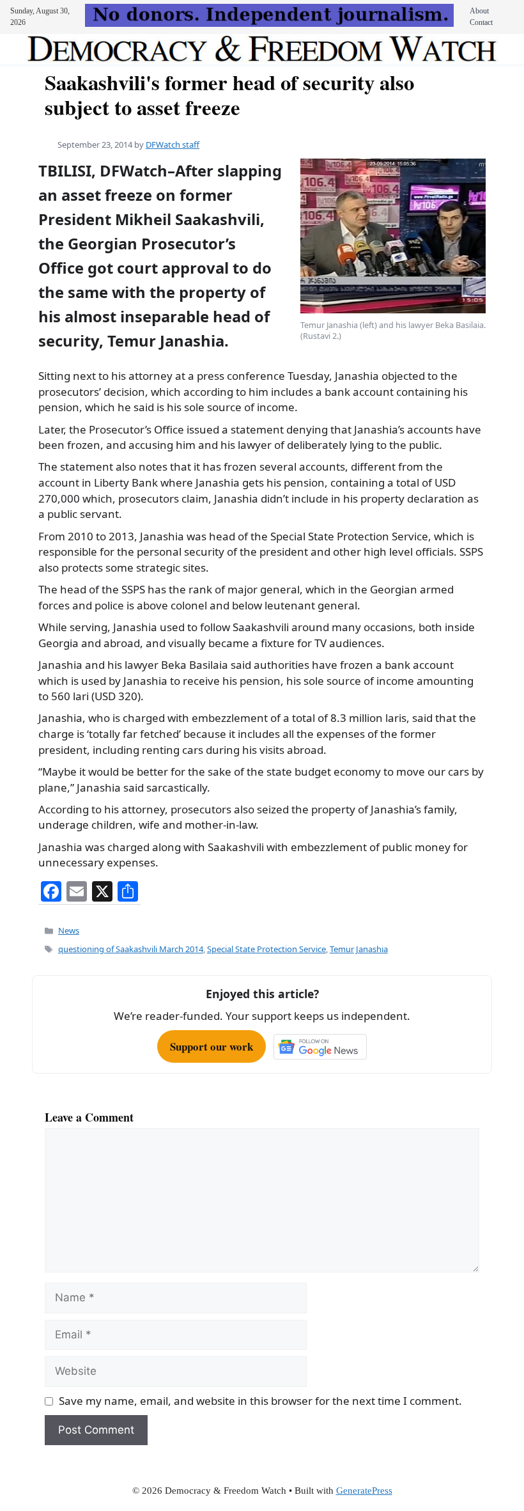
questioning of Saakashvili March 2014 (130, 949)
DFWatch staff (172, 144)
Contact (481, 22)
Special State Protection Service (266, 949)
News (68, 930)
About (479, 10)
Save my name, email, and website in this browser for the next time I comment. (260, 1400)
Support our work (211, 1046)
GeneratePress (364, 1490)
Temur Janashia (359, 949)
